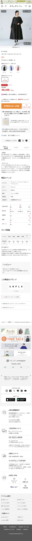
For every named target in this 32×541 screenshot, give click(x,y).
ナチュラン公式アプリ (15, 421)
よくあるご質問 (4, 520)
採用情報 (25, 529)
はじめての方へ (4, 517)
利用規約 (5, 526)
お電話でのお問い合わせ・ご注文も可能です (16, 129)
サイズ (16, 147)
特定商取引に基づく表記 (24, 526)
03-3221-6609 (15, 437)
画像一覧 (28, 43)
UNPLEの (14, 303)
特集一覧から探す (5, 506)
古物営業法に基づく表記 (9, 529)
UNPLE (5, 51)
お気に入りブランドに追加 (12, 297)
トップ (3, 322)
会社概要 (18, 529)
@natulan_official (16, 363)
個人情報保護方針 (12, 526)
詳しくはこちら (5, 101)
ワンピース (15, 183)
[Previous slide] (2, 28)
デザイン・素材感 (5, 147)
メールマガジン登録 (14, 419)
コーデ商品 (27, 11)
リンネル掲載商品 (5, 509)
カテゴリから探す (5, 502)
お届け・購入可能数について (11, 135)
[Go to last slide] (1, 375)
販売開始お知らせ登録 (11, 106)
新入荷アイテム (4, 499)
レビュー (26, 147)
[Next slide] (29, 28)
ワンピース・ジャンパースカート (20, 182)
